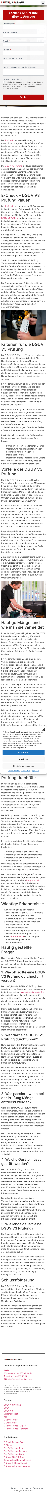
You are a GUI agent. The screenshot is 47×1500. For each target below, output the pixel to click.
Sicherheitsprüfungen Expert (17, 1460)
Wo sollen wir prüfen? (13, 59)
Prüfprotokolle (17, 936)
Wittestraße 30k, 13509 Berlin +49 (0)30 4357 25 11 (18, 1373)
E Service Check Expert (15, 1425)
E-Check (9, 140)
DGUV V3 (8, 1411)
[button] (43, 729)
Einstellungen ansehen (23, 766)
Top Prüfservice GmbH (14, 1454)
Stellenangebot (11, 1414)
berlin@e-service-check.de (19, 1379)
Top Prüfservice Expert (15, 1448)
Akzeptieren (23, 752)
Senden (23, 97)
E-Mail (6, 41)
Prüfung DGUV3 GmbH (14, 1457)
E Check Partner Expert (15, 1442)
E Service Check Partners (16, 1428)
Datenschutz (25, 771)
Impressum (35, 771)
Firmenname (9, 24)
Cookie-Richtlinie (14, 771)
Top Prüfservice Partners (15, 1451)
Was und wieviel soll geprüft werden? (20, 67)
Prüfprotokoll (32, 880)
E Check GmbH (11, 1422)
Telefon (7, 50)
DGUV (7, 1408)
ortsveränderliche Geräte (32, 992)
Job (5, 1417)
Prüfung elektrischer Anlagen (17, 1466)
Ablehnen (23, 759)
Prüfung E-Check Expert (15, 1463)
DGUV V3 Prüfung (13, 166)
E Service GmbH (11, 1419)
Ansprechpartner (11, 32)
